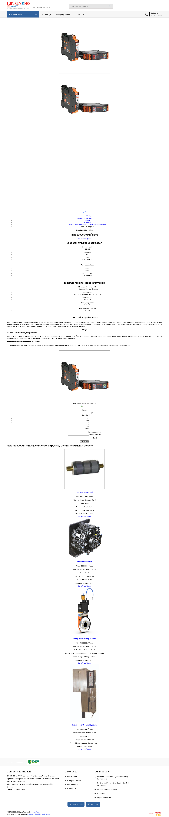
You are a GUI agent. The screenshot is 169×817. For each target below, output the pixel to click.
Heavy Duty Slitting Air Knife (84, 638)
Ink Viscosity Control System (84, 725)
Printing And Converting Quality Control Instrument (87, 225)
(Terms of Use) (35, 812)
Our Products (15, 14)
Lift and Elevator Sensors (107, 789)
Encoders (101, 793)
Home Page (46, 14)
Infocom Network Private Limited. (38, 814)
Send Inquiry (86, 216)
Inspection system (104, 797)
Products (87, 222)
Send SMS (95, 804)
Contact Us (79, 14)
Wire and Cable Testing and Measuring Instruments (112, 777)
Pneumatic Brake (84, 561)
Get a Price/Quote (84, 239)
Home (87, 220)
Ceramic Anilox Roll (85, 492)
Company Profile (63, 14)
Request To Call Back (84, 218)
